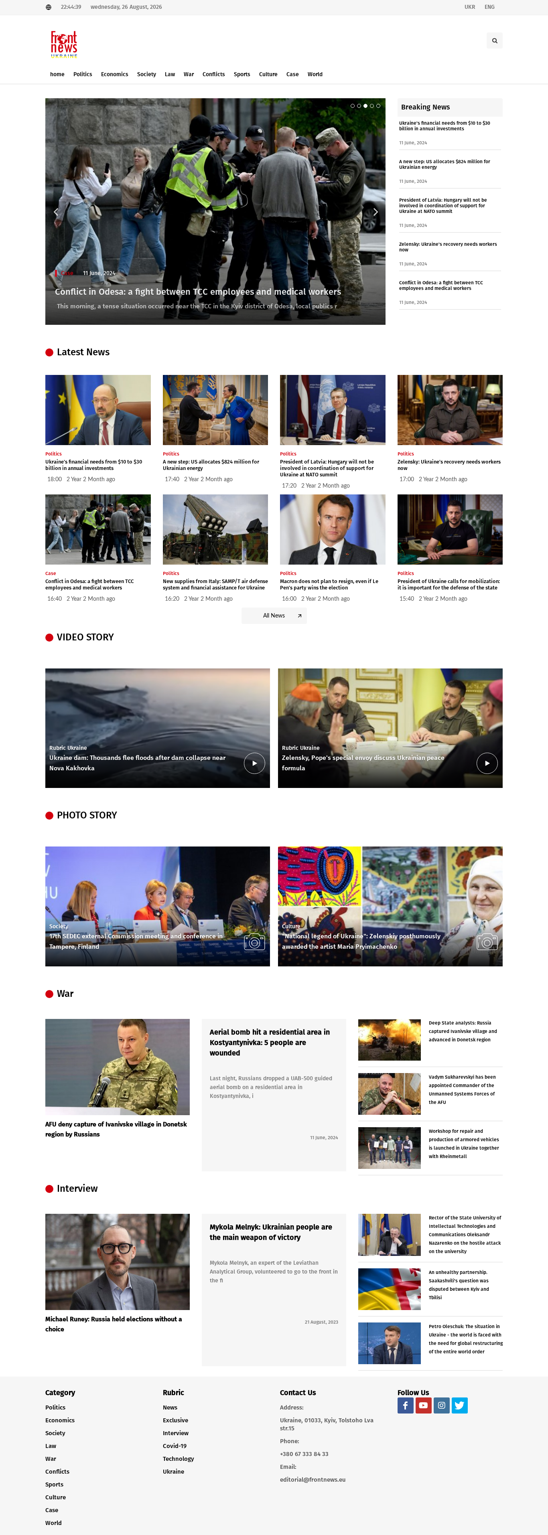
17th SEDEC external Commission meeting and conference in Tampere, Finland (136, 941)
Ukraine (173, 1471)
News (170, 1407)
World (53, 1523)
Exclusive (175, 1420)
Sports (54, 1484)
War (50, 1458)
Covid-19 (175, 1446)
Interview (176, 1433)
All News (274, 616)
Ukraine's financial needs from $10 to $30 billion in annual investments (444, 126)
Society (55, 1433)
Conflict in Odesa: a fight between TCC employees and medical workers (198, 291)
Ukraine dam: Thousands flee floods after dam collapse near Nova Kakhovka (137, 763)
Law (50, 1446)
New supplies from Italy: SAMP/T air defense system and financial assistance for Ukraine (215, 584)
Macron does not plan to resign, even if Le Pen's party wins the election (329, 584)
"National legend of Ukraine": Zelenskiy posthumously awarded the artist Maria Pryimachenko (361, 941)
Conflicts (57, 1471)
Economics (60, 1420)
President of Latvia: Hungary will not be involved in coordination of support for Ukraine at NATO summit (443, 205)
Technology (178, 1458)
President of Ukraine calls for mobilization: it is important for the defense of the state (449, 584)
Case (67, 273)
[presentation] (495, 728)
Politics (55, 1407)
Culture (55, 1497)
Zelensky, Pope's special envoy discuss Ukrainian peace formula (363, 763)
